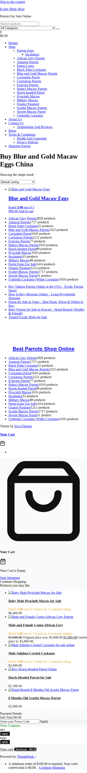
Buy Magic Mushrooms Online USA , (25, 324)
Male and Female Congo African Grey (35, 625)
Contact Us (15, 123)
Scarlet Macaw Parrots (32, 108)
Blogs (12, 131)
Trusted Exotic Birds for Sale (27, 317)
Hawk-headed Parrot (31, 92)
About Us (15, 119)
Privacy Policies (27, 142)
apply (5, 733)
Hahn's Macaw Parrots (32, 89)
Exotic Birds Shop (12, 9)
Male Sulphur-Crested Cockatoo (31, 653)
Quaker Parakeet (28, 104)
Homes (13, 43)
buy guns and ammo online (18, 339)
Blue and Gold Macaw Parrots (37, 73)
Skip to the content (12, 2)
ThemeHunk (26, 756)
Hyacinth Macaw (28, 96)
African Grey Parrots (31, 58)
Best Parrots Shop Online (43, 349)
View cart (6, 749)
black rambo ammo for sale (68, 336)
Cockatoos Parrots (29, 81)
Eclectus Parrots (27, 85)
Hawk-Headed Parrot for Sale (29, 677)
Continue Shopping (52, 767)
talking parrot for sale (34, 336)
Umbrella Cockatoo (30, 115)
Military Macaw (27, 100)
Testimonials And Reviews (35, 127)
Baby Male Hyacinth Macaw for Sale (34, 601)
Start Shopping (10, 578)
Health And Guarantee (32, 138)
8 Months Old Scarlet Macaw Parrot (34, 698)
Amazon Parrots (27, 62)
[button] (43, 34)
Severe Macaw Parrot (31, 111)
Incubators (32, 54)
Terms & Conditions (21, 134)
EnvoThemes (23, 426)
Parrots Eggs (25, 50)
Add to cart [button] (25, 211)
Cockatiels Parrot (28, 77)
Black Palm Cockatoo (31, 69)
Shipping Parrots (19, 146)
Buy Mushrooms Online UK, (26, 328)
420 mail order (55, 328)
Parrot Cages (25, 66)
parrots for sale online (35, 332)
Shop (11, 47)
